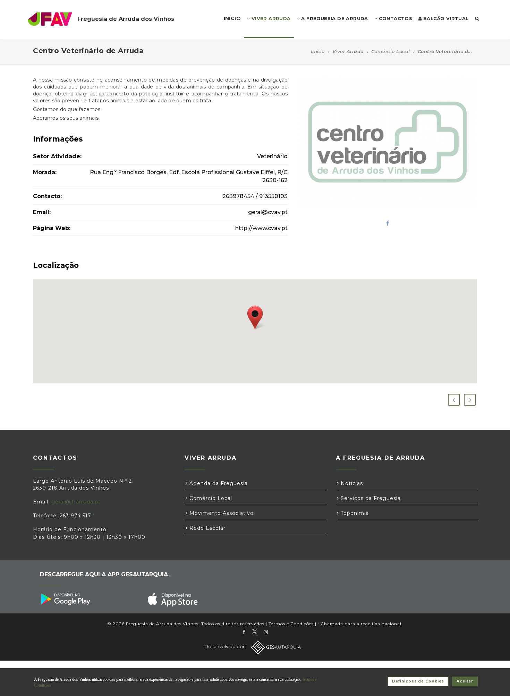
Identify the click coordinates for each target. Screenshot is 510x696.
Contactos (394, 18)
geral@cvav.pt (268, 212)
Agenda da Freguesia (218, 483)
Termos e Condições (291, 623)
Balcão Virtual (445, 18)
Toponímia (354, 513)
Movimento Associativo (221, 513)
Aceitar (465, 681)
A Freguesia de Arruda (334, 18)
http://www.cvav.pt (261, 228)
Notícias (351, 483)
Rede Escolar (207, 528)
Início (318, 51)
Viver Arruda (270, 18)
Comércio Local (390, 51)
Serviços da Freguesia (370, 498)
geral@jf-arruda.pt (76, 502)
